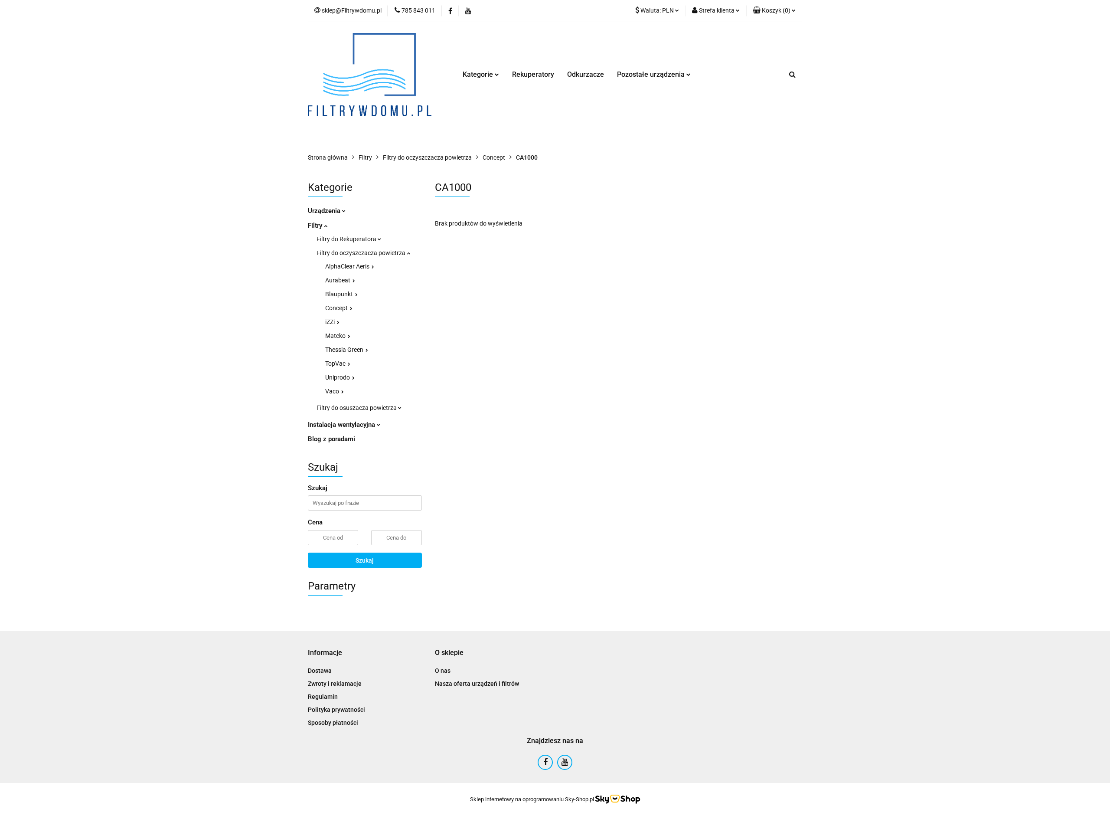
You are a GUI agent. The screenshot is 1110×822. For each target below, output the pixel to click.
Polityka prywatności (336, 709)
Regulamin (323, 696)
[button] (774, 11)
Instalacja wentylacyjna (342, 425)
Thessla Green (345, 349)
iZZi (330, 321)
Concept (337, 308)
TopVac (336, 363)
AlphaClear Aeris (348, 266)
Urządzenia (325, 211)
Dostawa (320, 670)
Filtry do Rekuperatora (347, 239)
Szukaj (365, 560)
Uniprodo (338, 377)
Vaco (332, 391)
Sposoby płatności (333, 722)
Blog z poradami (331, 439)
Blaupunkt (339, 294)
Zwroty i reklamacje (335, 683)
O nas (443, 670)
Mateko (336, 335)
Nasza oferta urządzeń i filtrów (477, 683)
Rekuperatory (533, 74)
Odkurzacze (585, 74)
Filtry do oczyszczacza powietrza (362, 252)
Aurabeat (338, 280)
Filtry (316, 225)
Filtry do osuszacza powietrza (357, 407)
